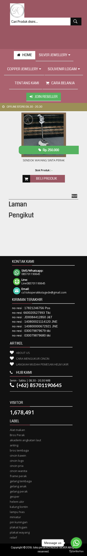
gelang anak (18, 486)
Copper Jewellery (22, 69)
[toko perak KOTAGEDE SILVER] (17, 10)
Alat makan (17, 430)
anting (14, 445)
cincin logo (17, 461)
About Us (23, 353)
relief (13, 537)
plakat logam (18, 527)
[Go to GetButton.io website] (76, 551)
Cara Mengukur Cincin (32, 359)
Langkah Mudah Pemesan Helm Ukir (42, 364)
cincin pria (16, 466)
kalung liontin (19, 507)
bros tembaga (19, 450)
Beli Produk (46, 178)
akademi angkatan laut (25, 440)
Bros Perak (17, 435)
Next (74, 196)
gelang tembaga (21, 481)
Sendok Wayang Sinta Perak (44, 160)
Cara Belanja (63, 83)
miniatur (15, 517)
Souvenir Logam (62, 69)
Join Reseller (46, 96)
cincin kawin (18, 455)
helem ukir (17, 502)
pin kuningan (18, 522)
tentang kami (26, 83)
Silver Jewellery (53, 54)
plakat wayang (20, 532)
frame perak (18, 476)
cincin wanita (18, 471)
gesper (14, 496)
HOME (27, 54)
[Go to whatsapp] (76, 542)
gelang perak (19, 491)
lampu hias (17, 512)
